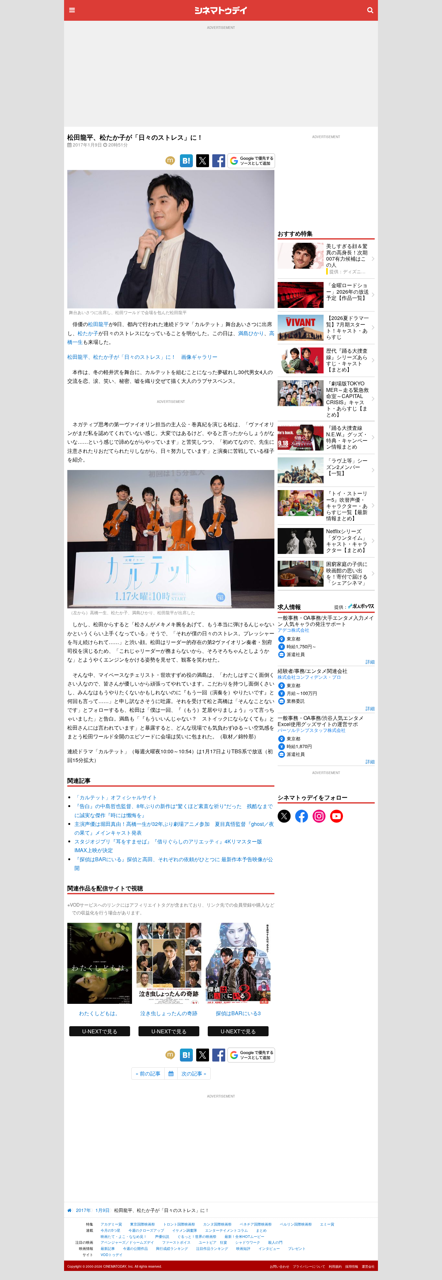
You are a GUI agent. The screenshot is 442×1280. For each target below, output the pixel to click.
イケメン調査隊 (184, 1230)
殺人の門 (275, 1242)
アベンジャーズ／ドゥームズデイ (127, 1242)
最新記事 (108, 1248)
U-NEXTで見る (99, 1031)
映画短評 (243, 1248)
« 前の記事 (148, 1073)
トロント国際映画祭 (179, 1224)
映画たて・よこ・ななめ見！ (124, 1236)
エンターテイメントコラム (226, 1230)
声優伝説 (162, 1236)
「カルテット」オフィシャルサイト (115, 797)
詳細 (370, 661)
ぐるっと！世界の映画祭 (196, 1236)
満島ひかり (251, 333)
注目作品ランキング (212, 1248)
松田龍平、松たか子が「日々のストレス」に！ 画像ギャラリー (142, 356)
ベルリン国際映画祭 (296, 1224)
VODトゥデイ (112, 1254)
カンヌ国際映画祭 (217, 1224)
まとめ (261, 1230)
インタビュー (269, 1248)
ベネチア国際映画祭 (256, 1224)
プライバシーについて (309, 1266)
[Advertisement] (221, 78)
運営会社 (368, 1266)
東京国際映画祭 (142, 1224)
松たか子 (88, 333)
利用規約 (335, 1266)
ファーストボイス (176, 1242)
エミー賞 (327, 1224)
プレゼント (297, 1248)
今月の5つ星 (110, 1230)
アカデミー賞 (111, 1224)
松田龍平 (98, 324)
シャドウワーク (247, 1242)
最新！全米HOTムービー (244, 1236)
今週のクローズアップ (146, 1230)
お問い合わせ (279, 1266)
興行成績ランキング (172, 1248)
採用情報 (351, 1266)
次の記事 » (194, 1073)
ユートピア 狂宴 (213, 1242)
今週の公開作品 (135, 1248)
